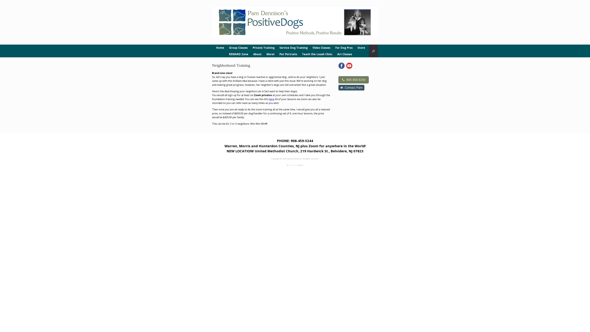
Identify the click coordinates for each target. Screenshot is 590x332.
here (271, 99)
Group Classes (238, 47)
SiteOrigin (292, 165)
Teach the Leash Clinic (317, 54)
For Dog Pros (344, 47)
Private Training (264, 47)
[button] (373, 51)
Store (361, 47)
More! (270, 54)
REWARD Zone (238, 54)
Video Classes (321, 47)
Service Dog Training (293, 47)
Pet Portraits (288, 54)
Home (220, 47)
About (257, 54)
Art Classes (344, 54)
